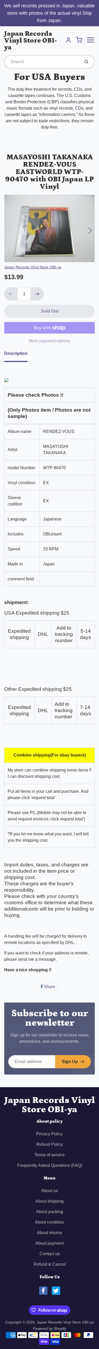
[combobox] (41, 61)
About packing (49, 1211)
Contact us (50, 1253)
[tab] (19, 355)
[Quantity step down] (10, 293)
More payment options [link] (49, 341)
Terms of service (49, 1155)
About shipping (49, 1201)
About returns (49, 1232)
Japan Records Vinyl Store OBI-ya (30, 40)
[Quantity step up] (37, 293)
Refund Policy (49, 1144)
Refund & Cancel (50, 1264)
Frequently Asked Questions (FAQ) (49, 1165)
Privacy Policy (49, 1134)
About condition (49, 1222)
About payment (49, 1243)
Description (15, 353)
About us (49, 1190)
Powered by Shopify (49, 1328)
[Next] (90, 230)
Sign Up (70, 1061)
